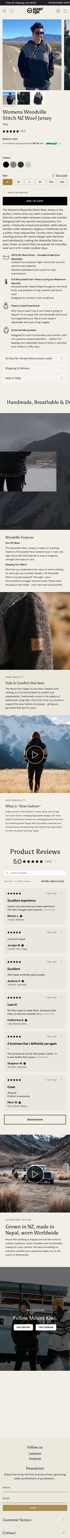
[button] (55, 862)
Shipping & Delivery (17, 368)
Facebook (35, 1458)
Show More (49, 910)
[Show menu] (4, 11)
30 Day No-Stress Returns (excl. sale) (28, 358)
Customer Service (17, 1520)
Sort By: (45, 881)
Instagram (35, 1453)
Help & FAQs (13, 378)
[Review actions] (61, 893)
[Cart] (65, 11)
